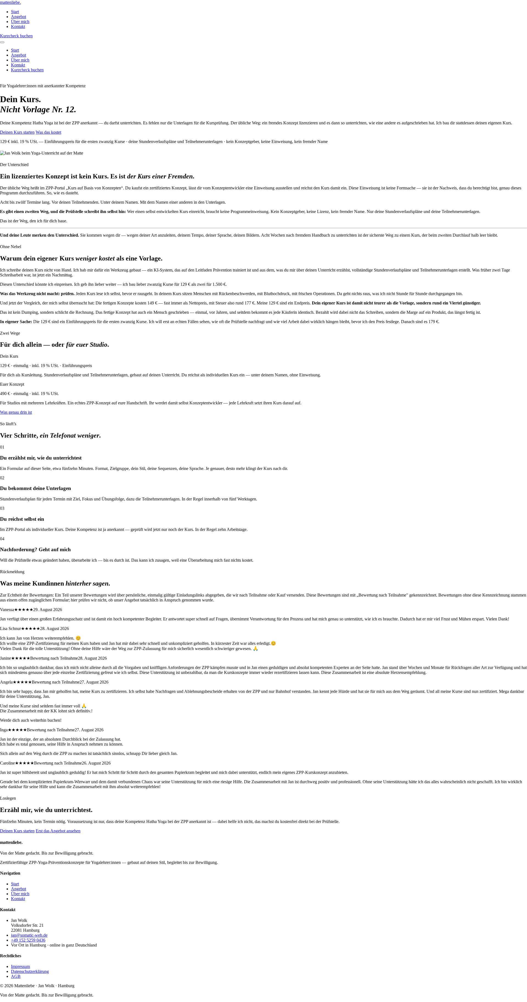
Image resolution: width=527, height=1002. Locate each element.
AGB (16, 976)
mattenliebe (10, 2)
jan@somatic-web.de (29, 935)
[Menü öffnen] (2, 42)
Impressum (20, 966)
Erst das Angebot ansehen (58, 831)
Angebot (18, 16)
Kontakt (18, 26)
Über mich (20, 21)
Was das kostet (48, 132)
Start (15, 11)
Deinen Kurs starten (17, 132)
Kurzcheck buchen (16, 35)
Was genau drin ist (16, 412)
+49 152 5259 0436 (28, 940)
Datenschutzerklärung (30, 971)
